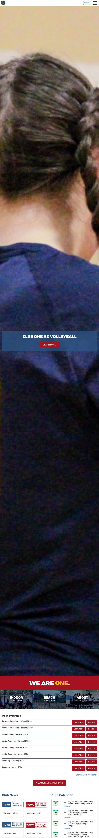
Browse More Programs (86, 775)
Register (91, 722)
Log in (86, 3)
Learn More (78, 722)
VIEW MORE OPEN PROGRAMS (49, 783)
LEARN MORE (49, 344)
